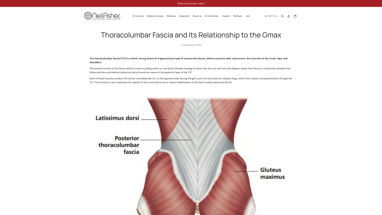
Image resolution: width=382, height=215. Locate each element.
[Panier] (295, 16)
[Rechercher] (282, 16)
